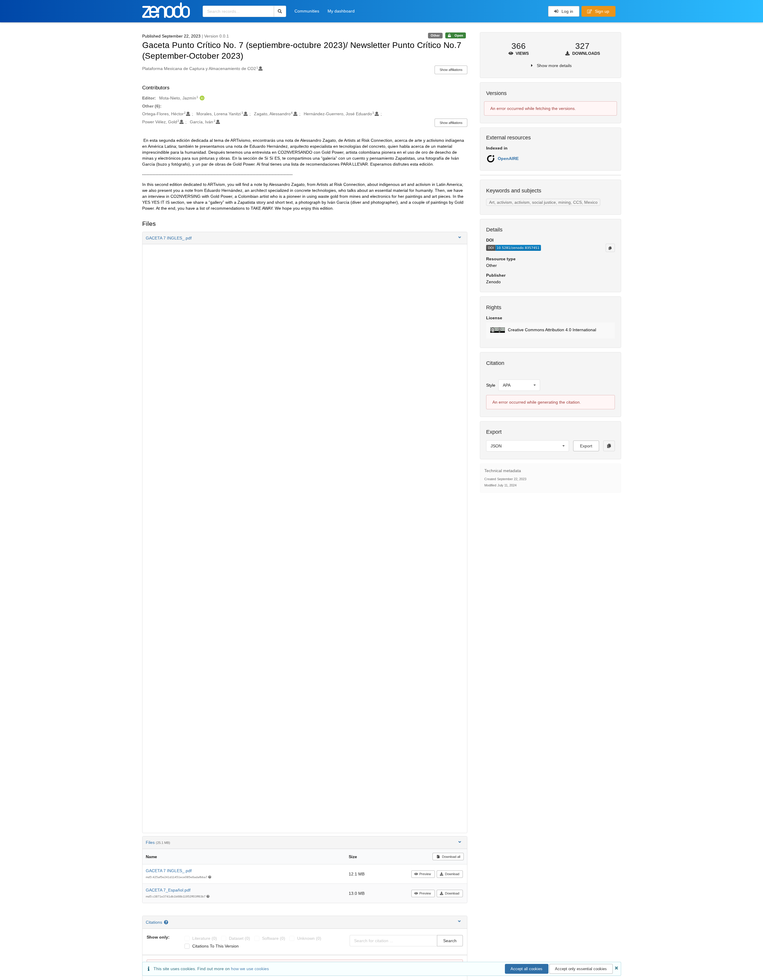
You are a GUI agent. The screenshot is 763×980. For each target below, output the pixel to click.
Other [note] (435, 35)
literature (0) (204, 938)
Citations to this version (215, 946)
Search (450, 940)
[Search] (280, 11)
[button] (305, 238)
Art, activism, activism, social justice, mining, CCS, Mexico (543, 202)
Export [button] (586, 446)
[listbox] (519, 385)
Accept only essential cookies (581, 969)
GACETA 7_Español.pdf (168, 890)
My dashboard (341, 11)
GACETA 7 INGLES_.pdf (169, 870)
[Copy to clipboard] (610, 248)
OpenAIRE (508, 158)
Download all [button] (450, 856)
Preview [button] (425, 874)
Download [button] (452, 874)
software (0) (273, 938)
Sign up (601, 11)
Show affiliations (451, 69)
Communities (306, 11)
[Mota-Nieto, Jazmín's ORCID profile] (201, 98)
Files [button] (158, 842)
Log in (566, 11)
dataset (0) (239, 938)
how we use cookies (250, 968)
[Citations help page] (167, 922)
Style (490, 385)
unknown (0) (309, 938)
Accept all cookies (526, 969)
